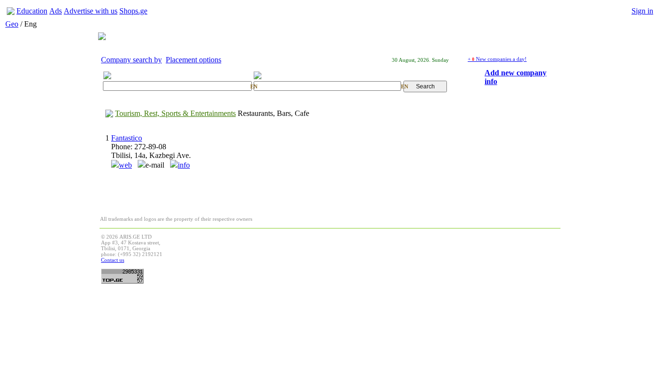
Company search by (131, 60)
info (184, 165)
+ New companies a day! (497, 59)
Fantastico (126, 138)
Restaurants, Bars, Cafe (273, 113)
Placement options (193, 60)
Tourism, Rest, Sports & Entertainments (175, 113)
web (125, 165)
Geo (11, 24)
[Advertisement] (383, 255)
